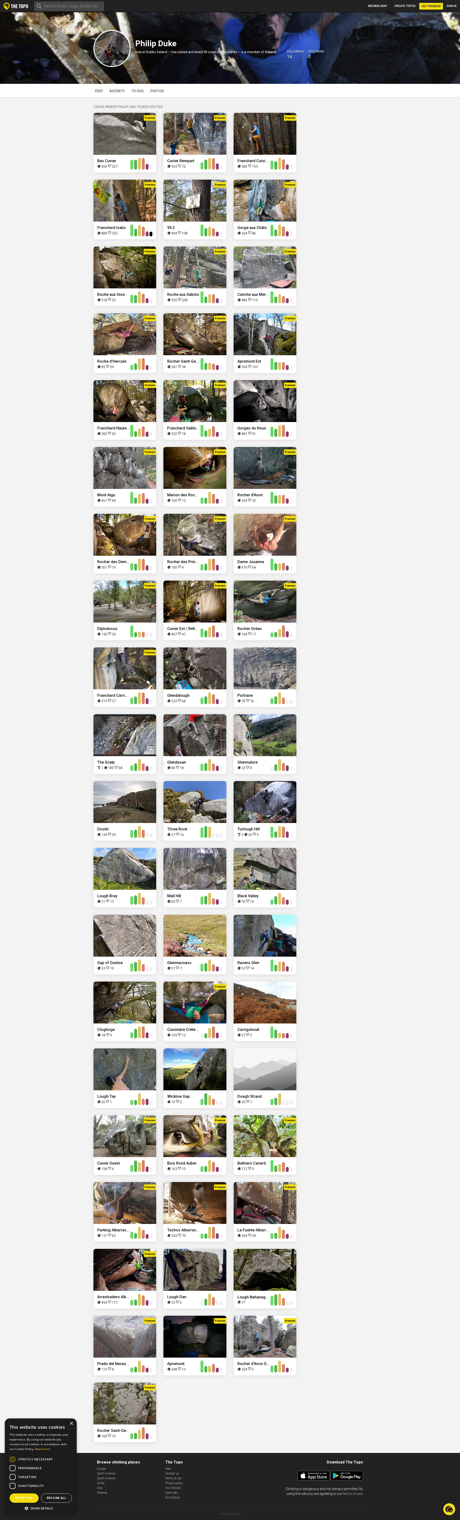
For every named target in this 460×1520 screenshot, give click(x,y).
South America (106, 1478)
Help (168, 1468)
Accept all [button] (24, 1498)
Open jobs (171, 1492)
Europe (101, 1468)
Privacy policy (174, 1483)
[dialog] (41, 1466)
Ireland (270, 52)
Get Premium (431, 6)
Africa (100, 1483)
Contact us (172, 1473)
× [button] (71, 1423)
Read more (43, 1449)
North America (106, 1473)
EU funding (172, 1497)
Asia (100, 1488)
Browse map (377, 6)
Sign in (451, 6)
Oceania (102, 1492)
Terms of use (173, 1478)
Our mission (173, 1488)
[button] (41, 1508)
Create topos (405, 6)
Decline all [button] (56, 1498)
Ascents (117, 91)
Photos (157, 91)
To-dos (137, 91)
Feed (99, 91)
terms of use (352, 1494)
